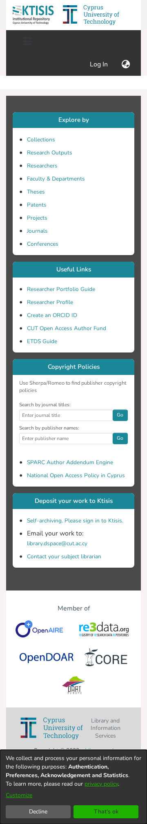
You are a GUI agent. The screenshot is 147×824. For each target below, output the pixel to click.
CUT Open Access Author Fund (66, 328)
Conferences (42, 244)
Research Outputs (49, 152)
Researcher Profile (50, 302)
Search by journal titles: (45, 404)
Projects (37, 218)
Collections (41, 139)
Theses (36, 192)
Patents (37, 205)
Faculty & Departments (56, 179)
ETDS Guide (42, 341)
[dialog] (73, 787)
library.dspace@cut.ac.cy (57, 543)
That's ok (106, 811)
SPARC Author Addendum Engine (70, 462)
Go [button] (120, 415)
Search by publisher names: (49, 428)
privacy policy (101, 784)
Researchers (42, 166)
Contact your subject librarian (64, 556)
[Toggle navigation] (27, 41)
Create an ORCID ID (52, 315)
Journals (37, 231)
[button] (33, 15)
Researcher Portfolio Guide (61, 289)
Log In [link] (99, 64)
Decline (38, 811)
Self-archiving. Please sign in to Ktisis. (75, 520)
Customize (19, 795)
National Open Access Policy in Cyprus (76, 475)
